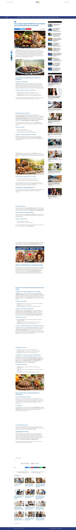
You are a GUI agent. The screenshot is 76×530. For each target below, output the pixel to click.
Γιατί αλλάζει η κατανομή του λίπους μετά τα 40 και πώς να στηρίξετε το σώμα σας (30, 508)
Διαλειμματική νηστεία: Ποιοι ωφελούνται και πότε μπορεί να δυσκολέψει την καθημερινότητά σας (40, 497)
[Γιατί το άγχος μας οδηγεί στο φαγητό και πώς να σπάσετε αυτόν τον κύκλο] (30, 514)
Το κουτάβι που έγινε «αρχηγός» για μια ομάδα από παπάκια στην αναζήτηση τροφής (57, 49)
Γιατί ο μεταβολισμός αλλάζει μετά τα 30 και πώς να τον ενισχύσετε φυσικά (30, 496)
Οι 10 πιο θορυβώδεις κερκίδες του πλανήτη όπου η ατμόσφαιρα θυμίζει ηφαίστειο (56, 64)
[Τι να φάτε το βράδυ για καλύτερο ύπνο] (19, 480)
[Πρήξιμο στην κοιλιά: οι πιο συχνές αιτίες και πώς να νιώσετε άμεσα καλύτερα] (40, 503)
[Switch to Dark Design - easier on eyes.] (67, 17)
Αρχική (15, 19)
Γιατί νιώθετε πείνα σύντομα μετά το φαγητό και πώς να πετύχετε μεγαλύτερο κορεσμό (19, 497)
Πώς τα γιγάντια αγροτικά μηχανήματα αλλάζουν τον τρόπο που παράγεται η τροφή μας (57, 54)
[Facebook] (11, 52)
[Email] (11, 58)
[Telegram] (11, 60)
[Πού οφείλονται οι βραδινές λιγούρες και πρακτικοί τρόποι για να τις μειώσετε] (30, 480)
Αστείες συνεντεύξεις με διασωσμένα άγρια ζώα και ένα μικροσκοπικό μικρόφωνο (57, 39)
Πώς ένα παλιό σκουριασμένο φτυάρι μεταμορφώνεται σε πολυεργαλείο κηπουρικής (57, 59)
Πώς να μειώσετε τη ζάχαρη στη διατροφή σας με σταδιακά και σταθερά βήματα (19, 519)
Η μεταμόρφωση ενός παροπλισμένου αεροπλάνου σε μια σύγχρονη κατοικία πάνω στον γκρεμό (57, 44)
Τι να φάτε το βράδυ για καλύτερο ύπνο (18, 484)
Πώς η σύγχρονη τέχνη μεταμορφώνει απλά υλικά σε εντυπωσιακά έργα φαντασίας (56, 69)
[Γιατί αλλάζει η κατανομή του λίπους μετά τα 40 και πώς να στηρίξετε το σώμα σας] (30, 503)
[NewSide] (38, 2)
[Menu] (6, 17)
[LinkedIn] (11, 56)
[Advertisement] (38, 10)
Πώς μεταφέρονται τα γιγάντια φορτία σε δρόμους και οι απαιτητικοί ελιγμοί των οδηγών (57, 30)
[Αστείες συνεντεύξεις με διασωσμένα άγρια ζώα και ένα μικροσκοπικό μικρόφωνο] (50, 39)
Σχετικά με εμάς (59, 528)
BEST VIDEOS (49, 30)
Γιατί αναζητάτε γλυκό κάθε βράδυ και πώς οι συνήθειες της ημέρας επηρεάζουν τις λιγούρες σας (40, 485)
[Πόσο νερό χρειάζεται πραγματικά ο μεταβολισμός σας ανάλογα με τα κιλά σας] (19, 503)
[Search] (69, 17)
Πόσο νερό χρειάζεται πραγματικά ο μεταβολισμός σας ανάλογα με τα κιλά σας (18, 508)
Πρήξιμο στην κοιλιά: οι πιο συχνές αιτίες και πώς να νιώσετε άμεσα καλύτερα (40, 508)
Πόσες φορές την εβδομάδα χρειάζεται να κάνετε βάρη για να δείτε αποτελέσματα (40, 519)
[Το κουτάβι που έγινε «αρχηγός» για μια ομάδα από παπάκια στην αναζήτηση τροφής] (50, 49)
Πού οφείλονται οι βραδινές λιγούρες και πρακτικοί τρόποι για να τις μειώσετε (29, 485)
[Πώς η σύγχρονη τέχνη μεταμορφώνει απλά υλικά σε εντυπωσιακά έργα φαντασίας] (50, 69)
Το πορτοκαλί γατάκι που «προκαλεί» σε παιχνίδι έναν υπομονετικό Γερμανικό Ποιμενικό (57, 34)
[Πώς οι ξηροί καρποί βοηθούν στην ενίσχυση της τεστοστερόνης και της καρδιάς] (29, 39)
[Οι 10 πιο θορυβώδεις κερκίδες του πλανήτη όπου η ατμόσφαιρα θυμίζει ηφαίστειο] (50, 64)
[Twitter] (11, 54)
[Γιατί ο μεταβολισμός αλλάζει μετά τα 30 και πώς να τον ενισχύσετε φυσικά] (30, 492)
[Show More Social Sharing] (32, 29)
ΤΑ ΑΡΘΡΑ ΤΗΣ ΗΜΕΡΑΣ (52, 528)
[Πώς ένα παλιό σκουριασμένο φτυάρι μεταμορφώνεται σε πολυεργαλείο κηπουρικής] (50, 59)
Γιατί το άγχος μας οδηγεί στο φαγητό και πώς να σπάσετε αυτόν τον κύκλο (29, 519)
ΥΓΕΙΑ (15, 21)
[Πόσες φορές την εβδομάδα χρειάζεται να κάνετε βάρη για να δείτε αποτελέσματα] (40, 514)
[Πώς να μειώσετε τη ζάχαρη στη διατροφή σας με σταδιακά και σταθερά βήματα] (19, 514)
